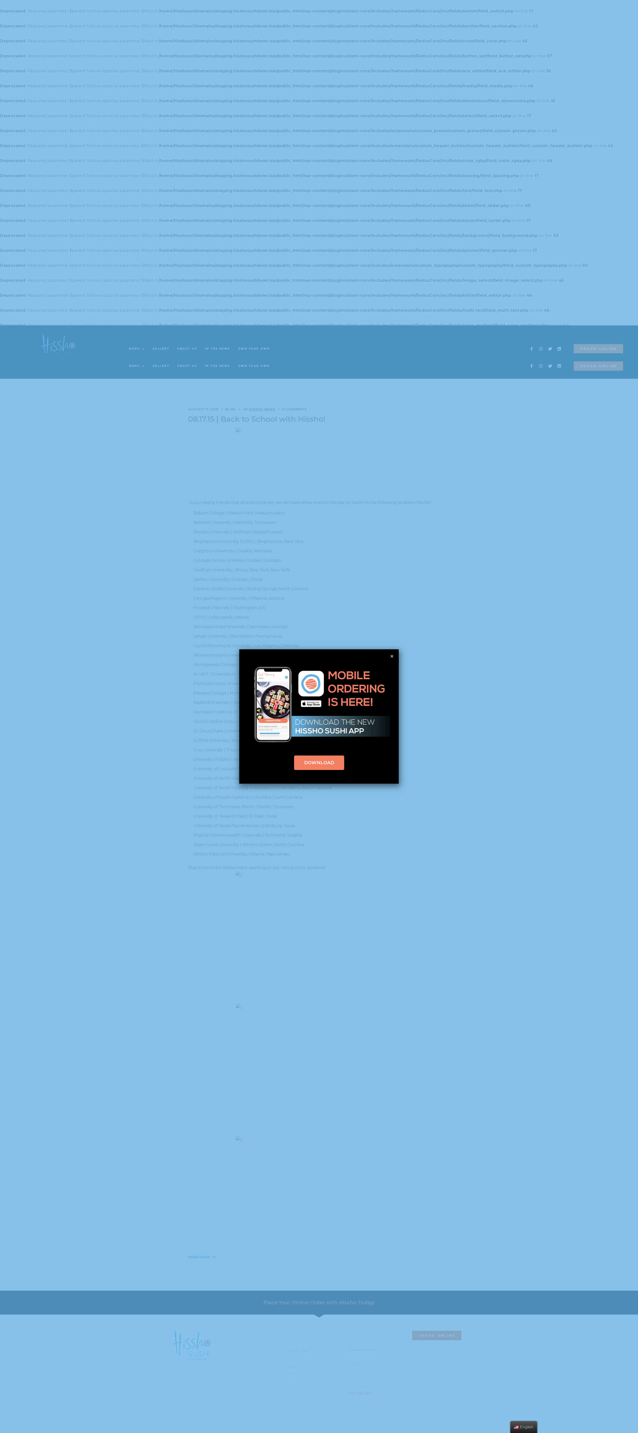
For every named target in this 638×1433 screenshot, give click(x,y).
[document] (319, 716)
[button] (319, 763)
